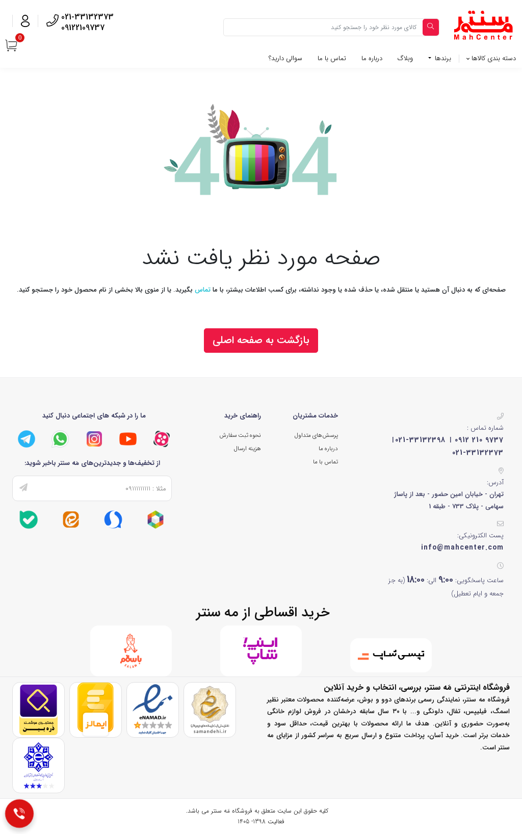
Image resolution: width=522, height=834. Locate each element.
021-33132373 (478, 452)
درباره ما (371, 58)
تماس (203, 289)
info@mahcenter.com (462, 547)
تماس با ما (332, 58)
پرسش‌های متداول (316, 435)
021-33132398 (420, 440)
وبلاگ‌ (405, 58)
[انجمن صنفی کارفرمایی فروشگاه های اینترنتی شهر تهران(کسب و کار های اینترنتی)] (38, 765)
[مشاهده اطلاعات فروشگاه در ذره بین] (38, 709)
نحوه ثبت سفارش (240, 435)
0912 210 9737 (479, 440)
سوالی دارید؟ (285, 58)
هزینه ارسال (247, 448)
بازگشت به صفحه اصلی (261, 340)
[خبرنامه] (23, 488)
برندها (442, 58)
